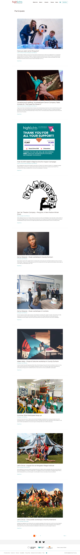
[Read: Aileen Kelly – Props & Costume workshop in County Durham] (40, 344)
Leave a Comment (20, 52)
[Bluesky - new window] (44, 542)
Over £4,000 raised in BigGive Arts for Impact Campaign (36, 162)
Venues (52, 2)
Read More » (19, 61)
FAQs (43, 552)
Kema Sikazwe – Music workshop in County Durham (35, 257)
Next (65, 535)
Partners (17, 552)
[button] (42, 2)
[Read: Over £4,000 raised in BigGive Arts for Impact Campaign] (39, 141)
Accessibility (22, 552)
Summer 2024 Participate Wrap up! (29, 415)
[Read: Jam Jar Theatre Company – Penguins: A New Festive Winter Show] (40, 194)
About (40, 2)
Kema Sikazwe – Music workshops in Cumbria (32, 311)
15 (40, 535)
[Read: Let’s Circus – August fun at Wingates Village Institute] (40, 448)
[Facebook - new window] (36, 542)
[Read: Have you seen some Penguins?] (40, 33)
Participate (29, 52)
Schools (46, 2)
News (57, 2)
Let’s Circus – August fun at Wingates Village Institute (35, 465)
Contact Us (13, 552)
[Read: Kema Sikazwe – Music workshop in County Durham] (33, 243)
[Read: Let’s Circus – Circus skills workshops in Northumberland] (40, 500)
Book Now (65, 2)
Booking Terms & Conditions (36, 552)
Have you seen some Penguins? (28, 51)
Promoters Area (7, 552)
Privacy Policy (27, 552)
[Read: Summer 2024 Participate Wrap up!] (40, 396)
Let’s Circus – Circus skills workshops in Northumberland (36, 519)
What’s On (35, 2)
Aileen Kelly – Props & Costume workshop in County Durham (38, 361)
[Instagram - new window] (40, 542)
